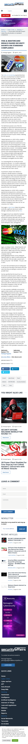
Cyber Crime (10, 30)
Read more (6, 437)
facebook (6, 368)
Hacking (19, 30)
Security (3, 31)
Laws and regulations (8, 705)
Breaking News (12, 567)
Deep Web (4, 689)
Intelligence (5, 697)
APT (2, 684)
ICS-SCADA (5, 724)
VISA (4, 385)
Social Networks (7, 718)
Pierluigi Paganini (7, 52)
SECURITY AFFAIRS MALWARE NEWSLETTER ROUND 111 (11, 431)
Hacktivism (5, 695)
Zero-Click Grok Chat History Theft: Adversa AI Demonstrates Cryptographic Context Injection (17, 575)
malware (4, 381)
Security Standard (21, 381)
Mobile (3, 710)
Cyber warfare (12, 555)
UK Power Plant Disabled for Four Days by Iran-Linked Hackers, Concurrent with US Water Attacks (14, 465)
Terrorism (4, 721)
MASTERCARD (11, 381)
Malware (4, 708)
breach (4, 378)
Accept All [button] (15, 740)
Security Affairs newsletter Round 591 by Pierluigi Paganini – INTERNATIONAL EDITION (16, 562)
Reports (4, 713)
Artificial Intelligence (8, 700)
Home (3, 30)
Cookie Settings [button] (6, 740)
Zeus (21, 210)
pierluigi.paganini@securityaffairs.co (11, 660)
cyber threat (11, 207)
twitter (6, 372)
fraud (18, 378)
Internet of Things (7, 703)
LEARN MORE (8, 665)
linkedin (16, 368)
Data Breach (5, 687)
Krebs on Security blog (9, 75)
